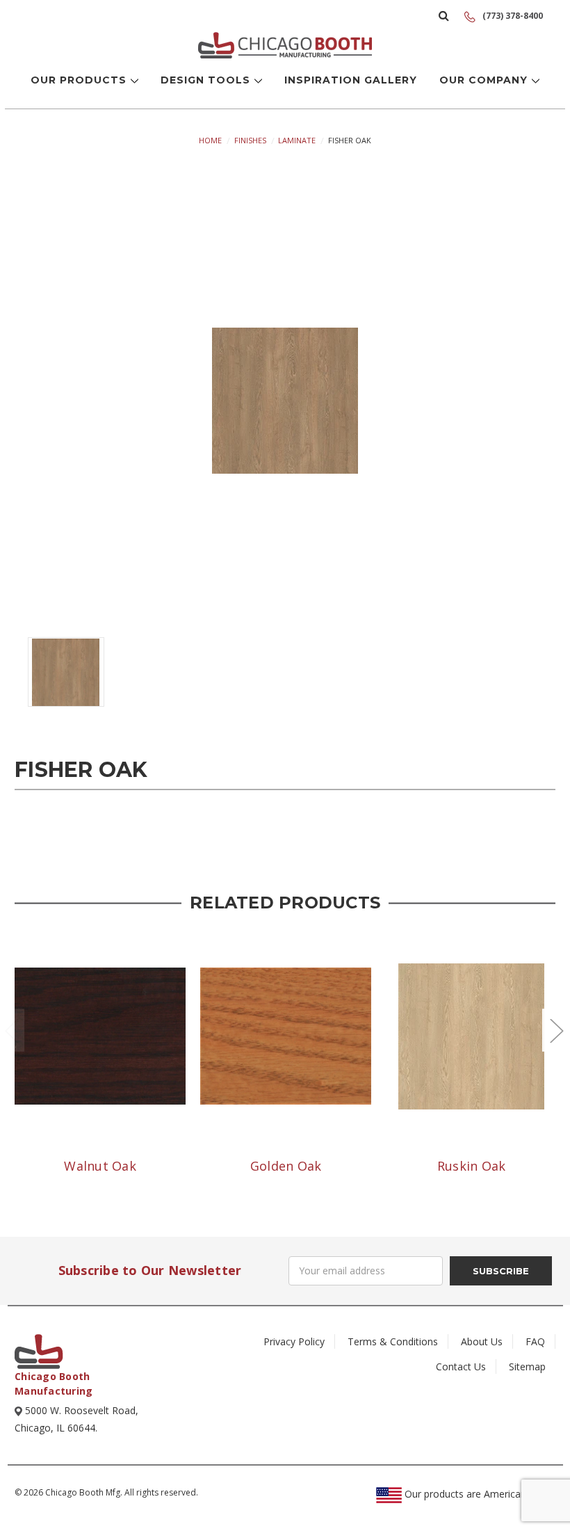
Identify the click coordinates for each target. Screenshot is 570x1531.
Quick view (100, 1036)
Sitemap (527, 1366)
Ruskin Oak (471, 1165)
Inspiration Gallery (350, 80)
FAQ (535, 1341)
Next (556, 1030)
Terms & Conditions (393, 1341)
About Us (482, 1341)
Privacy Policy (294, 1341)
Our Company (485, 80)
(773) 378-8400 (511, 16)
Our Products (80, 80)
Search (444, 15)
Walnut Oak (100, 1165)
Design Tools (207, 80)
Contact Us (461, 1366)
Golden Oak (286, 1165)
